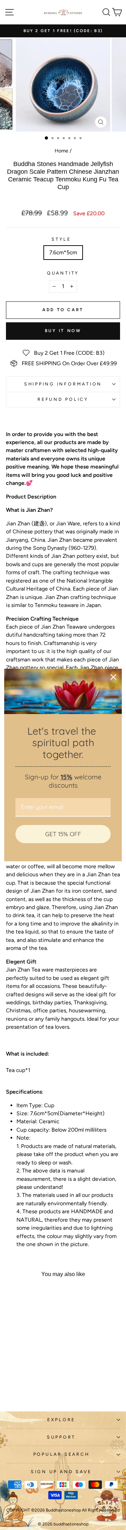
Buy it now (63, 330)
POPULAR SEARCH (61, 1454)
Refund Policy (63, 399)
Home (61, 151)
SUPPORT (61, 1437)
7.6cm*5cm (63, 252)
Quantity (63, 273)
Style (61, 239)
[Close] (113, 677)
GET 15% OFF (63, 834)
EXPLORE (61, 1419)
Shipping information (63, 384)
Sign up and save (61, 1471)
